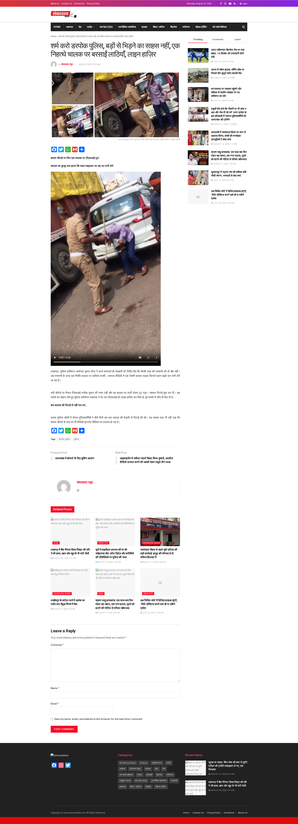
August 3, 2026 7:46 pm (108, 613)
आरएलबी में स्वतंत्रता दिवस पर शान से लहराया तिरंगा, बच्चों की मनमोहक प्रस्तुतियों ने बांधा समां (228, 136)
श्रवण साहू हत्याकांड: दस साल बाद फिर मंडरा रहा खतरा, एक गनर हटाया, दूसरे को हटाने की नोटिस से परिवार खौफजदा (115, 604)
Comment (57, 644)
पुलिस (76, 439)
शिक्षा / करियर (159, 27)
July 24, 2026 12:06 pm (153, 613)
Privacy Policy (93, 3)
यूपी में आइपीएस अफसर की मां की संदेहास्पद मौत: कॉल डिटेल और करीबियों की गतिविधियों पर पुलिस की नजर (115, 553)
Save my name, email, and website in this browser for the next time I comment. (98, 719)
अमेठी (168, 763)
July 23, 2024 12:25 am (89, 64)
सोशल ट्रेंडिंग (201, 27)
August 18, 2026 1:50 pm (109, 562)
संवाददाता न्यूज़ (67, 64)
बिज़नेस (173, 27)
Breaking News (151, 543)
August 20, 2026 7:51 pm (64, 558)
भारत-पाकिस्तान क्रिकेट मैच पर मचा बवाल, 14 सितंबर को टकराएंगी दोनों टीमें (227, 53)
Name (55, 688)
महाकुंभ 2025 (125, 781)
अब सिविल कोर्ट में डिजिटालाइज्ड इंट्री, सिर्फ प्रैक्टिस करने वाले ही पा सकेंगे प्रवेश (158, 604)
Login (244, 3)
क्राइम (144, 27)
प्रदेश (89, 27)
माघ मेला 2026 (106, 27)
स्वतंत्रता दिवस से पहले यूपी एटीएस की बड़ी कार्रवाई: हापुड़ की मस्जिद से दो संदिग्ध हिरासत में (158, 553)
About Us (55, 3)
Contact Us (66, 3)
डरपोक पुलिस (64, 439)
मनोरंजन (186, 27)
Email (55, 703)
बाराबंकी (149, 775)
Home (57, 27)
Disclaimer (79, 3)
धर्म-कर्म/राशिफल (219, 27)
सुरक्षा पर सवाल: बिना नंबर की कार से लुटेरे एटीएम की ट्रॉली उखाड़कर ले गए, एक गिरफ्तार (227, 766)
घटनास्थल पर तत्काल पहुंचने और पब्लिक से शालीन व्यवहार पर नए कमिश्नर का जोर (226, 92)
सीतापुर (148, 787)
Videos (143, 763)
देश (80, 27)
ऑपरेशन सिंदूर (135, 769)
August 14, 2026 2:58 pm (154, 562)
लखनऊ (69, 27)
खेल (156, 769)
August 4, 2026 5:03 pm (63, 609)
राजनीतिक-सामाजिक (127, 27)
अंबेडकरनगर (103, 543)
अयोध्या (122, 769)
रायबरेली (174, 781)
